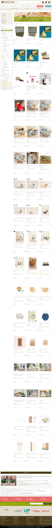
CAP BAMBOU (21, 352)
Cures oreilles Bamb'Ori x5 (18, 349)
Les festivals (4, 23)
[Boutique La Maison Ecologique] (36, 511)
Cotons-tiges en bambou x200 (31, 349)
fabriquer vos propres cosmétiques (29, 487)
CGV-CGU (28, 520)
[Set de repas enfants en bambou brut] (45, 290)
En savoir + (17, 20)
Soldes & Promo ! (40, 6)
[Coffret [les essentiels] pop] (45, 79)
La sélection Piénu (4, 20)
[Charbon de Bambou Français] (45, 263)
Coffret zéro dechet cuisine (43, 138)
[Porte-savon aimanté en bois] (20, 237)
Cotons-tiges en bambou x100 (44, 349)
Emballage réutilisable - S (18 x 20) (44, 38)
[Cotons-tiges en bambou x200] (32, 342)
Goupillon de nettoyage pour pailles (19, 426)
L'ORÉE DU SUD (22, 116)
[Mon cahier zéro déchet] (32, 316)
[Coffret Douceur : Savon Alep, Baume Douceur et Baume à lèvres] (32, 185)
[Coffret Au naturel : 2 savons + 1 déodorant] (32, 211)
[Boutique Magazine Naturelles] (45, 511)
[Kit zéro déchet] (32, 367)
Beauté (7, 6)
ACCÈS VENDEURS (46, 518)
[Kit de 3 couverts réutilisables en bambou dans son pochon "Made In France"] (32, 420)
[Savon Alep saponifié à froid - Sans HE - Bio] (20, 263)
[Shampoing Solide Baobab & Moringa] (32, 158)
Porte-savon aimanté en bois (18, 244)
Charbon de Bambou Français (44, 270)
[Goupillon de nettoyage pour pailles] (20, 420)
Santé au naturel (13, 6)
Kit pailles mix (41, 400)
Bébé (18, 6)
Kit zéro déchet (29, 374)
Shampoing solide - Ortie (18, 38)
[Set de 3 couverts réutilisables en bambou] (20, 447)
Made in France (4, 15)
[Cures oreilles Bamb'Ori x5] (20, 342)
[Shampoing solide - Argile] (32, 32)
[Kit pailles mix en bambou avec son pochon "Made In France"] (20, 367)
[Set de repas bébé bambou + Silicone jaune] (32, 290)
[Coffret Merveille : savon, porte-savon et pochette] (45, 185)
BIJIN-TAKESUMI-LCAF (35, 273)
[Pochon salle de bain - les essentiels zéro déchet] (32, 132)
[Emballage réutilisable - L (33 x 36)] (32, 55)
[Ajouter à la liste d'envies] (25, 43)
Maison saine (23, 6)
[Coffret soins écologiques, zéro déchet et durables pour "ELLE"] (32, 106)
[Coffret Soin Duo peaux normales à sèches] (20, 106)
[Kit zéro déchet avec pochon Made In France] (45, 367)
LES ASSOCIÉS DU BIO (44, 169)
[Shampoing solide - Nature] (45, 55)
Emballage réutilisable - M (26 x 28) (19, 62)
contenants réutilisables (16, 487)
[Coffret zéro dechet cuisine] (45, 132)
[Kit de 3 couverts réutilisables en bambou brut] (45, 420)
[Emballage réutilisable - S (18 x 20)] (45, 32)
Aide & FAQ (39, 8)
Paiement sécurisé (3, 523)
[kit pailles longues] (32, 393)
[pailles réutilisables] (20, 393)
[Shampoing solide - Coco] (20, 79)
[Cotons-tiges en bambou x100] (45, 342)
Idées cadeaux (48, 6)
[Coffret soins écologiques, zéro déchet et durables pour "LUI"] (45, 106)
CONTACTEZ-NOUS (46, 521)
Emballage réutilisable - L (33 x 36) (32, 62)
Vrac (2, 18)
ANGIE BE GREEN (35, 116)
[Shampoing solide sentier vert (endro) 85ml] (45, 158)
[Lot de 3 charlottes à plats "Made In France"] (45, 316)
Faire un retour (16, 523)
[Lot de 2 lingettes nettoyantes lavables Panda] (20, 316)
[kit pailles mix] (45, 393)
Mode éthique (29, 6)
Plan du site (28, 519)
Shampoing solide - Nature (43, 62)
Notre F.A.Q (15, 520)
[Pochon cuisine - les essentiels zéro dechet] (20, 132)
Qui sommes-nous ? (14, 8)
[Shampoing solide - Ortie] (20, 32)
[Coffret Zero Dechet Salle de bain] (20, 158)
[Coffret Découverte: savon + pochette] (20, 211)
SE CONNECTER (46, 525)
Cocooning (3, 19)
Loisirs (34, 6)
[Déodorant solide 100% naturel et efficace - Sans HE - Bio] (32, 237)
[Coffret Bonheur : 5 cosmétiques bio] (20, 185)
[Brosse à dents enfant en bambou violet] (32, 447)
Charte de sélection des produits (5, 520)
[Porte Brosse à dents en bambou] (32, 263)
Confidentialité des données (30, 523)
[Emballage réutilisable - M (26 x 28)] (20, 55)
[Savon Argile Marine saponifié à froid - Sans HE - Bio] (45, 237)
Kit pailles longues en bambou (31, 400)
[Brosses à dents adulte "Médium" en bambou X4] (45, 447)
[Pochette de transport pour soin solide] (45, 211)
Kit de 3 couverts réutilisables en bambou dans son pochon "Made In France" (32, 427)
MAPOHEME (34, 248)
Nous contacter (16, 519)
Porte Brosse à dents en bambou (32, 270)
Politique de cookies (29, 524)
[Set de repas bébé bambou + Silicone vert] (20, 290)
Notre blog (27, 8)
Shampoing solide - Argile (31, 38)
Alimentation (3, 6)
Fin (37, 23)
